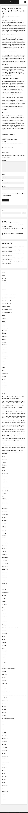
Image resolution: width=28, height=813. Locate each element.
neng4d (3, 322)
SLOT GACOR (5, 563)
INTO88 (4, 706)
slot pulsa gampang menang (8, 718)
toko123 (4, 732)
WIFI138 (4, 530)
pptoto (3, 332)
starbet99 (4, 618)
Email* (3, 180)
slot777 (3, 662)
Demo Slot (4, 735)
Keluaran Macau (5, 738)
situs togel (4, 674)
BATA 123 (4, 548)
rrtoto (3, 361)
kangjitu (4, 645)
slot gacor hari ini (5, 499)
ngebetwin (4, 485)
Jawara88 (4, 462)
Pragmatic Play (5, 791)
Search (3, 210)
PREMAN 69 (4, 545)
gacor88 (4, 712)
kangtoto (4, 280)
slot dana (4, 709)
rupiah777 (4, 493)
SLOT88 (4, 278)
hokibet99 (4, 621)
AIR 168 (4, 551)
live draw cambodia (6, 692)
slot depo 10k (5, 542)
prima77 (4, 589)
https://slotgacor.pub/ (6, 300)
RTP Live (4, 753)
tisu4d (3, 315)
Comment (4, 160)
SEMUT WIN (5, 569)
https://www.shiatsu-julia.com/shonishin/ (10, 627)
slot (3, 607)
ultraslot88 (4, 385)
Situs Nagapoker (5, 624)
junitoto (4, 642)
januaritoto (4, 616)
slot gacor (4, 465)
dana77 (3, 656)
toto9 (3, 639)
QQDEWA (4, 683)
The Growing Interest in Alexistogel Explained (11, 230)
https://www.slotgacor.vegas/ (8, 297)
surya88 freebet (5, 487)
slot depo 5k (4, 283)
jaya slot (4, 527)
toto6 (3, 636)
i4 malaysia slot (5, 355)
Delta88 (4, 289)
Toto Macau (4, 560)
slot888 (3, 379)
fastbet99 (4, 648)
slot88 (3, 456)
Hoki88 (3, 272)
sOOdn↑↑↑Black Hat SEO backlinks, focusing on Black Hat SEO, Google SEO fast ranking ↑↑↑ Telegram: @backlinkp (13, 407)
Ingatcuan (4, 339)
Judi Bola (4, 598)
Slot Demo (4, 767)
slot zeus (4, 523)
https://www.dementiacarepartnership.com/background (13, 694)
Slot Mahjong (5, 557)
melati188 (4, 680)
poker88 (4, 325)
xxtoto (3, 367)
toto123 (4, 537)
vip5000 (4, 358)
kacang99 (4, 613)
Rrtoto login (4, 330)
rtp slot (3, 654)
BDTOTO (4, 470)
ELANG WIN (4, 554)
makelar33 (4, 535)
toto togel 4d (5, 520)
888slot (3, 467)
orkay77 (4, 443)
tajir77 (3, 390)
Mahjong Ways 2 (5, 592)
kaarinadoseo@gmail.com (8, 16)
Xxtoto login (4, 333)
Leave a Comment (6, 17)
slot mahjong (5, 473)
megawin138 (5, 373)
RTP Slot (4, 595)
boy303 (3, 275)
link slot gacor (5, 514)
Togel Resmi (4, 328)
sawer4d (4, 318)
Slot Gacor (4, 393)
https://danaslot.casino (7, 309)
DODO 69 (4, 572)
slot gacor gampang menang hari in (9, 668)
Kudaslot (4, 770)
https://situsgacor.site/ (7, 312)
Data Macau (4, 750)
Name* (3, 174)
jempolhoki (4, 459)
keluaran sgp (4, 785)
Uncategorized (12, 134)
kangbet (4, 659)
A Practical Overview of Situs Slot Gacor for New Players (13, 228)
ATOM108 (4, 476)
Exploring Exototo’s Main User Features (10, 222)
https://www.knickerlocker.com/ (8, 294)
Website (4, 186)
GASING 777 (5, 566)
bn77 (3, 496)
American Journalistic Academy (10, 2)
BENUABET (4, 387)
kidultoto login (5, 700)
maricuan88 (4, 511)
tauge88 (4, 382)
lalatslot (4, 498)
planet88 (4, 539)
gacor (3, 464)
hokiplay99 (4, 347)
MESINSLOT (4, 508)
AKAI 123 (4, 575)
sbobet (3, 782)
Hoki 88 (3, 286)
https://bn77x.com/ (6, 490)
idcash (13, 28)
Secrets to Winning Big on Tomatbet (9, 139)
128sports (4, 336)
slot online (4, 604)
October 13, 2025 (17, 16)
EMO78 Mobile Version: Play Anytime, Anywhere (12, 143)
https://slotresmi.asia (6, 306)
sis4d (3, 291)
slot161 (3, 610)
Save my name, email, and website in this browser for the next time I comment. (13, 194)
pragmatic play (5, 756)
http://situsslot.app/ (6, 303)
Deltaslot (4, 342)
